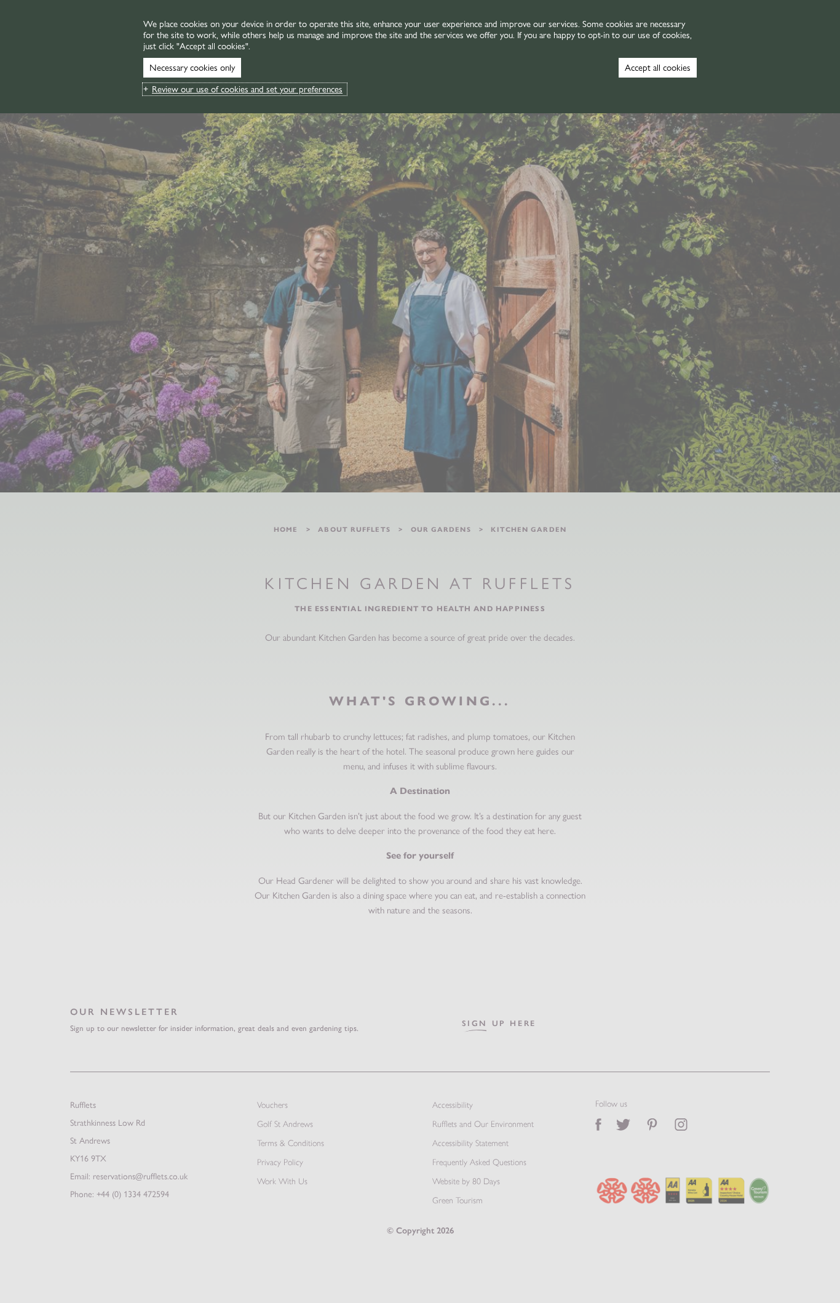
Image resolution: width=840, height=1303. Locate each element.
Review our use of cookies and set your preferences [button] (247, 89)
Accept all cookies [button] (658, 67)
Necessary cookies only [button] (192, 67)
